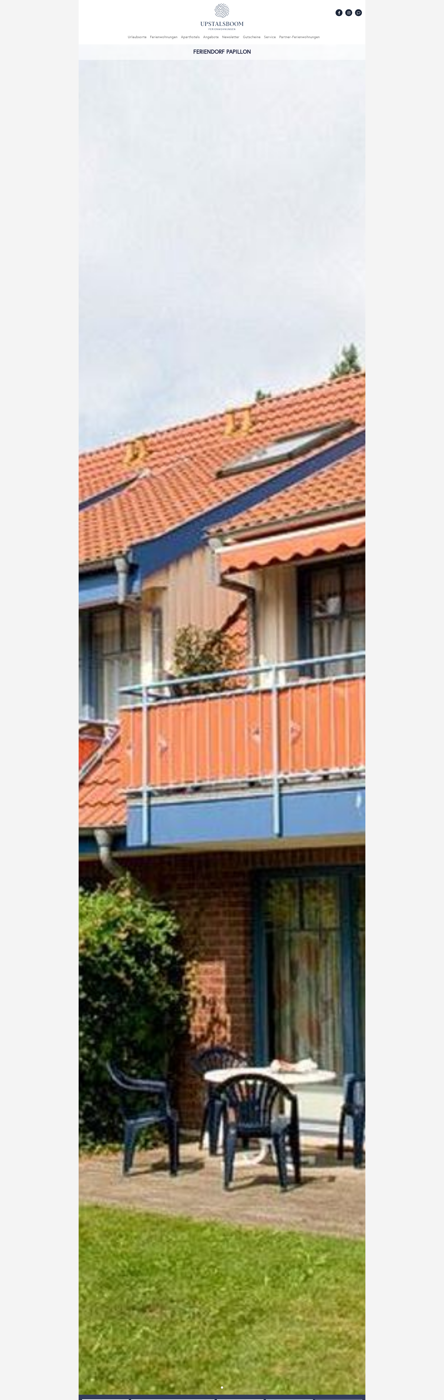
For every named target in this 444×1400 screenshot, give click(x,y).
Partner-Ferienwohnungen (299, 37)
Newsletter (231, 37)
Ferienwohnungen (164, 37)
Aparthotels (190, 37)
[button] (222, 1387)
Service (270, 37)
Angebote (211, 37)
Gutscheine (252, 37)
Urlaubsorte (137, 37)
